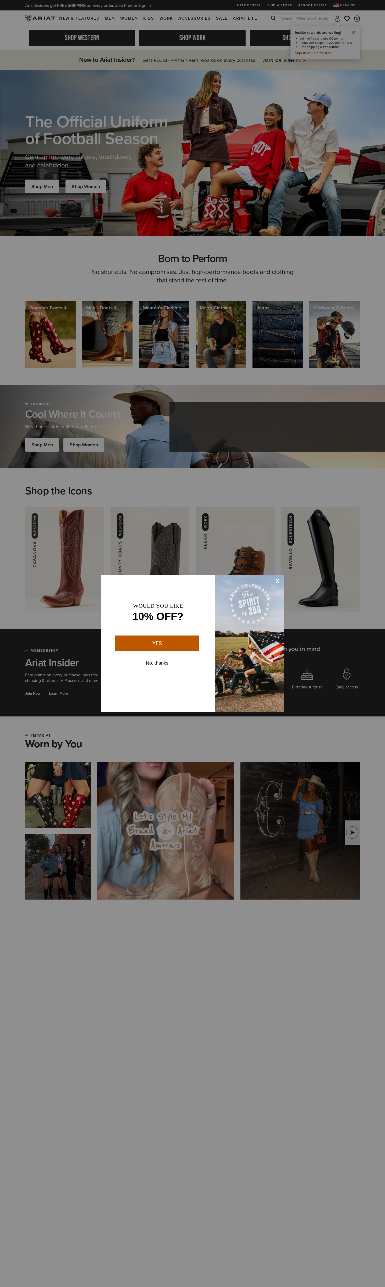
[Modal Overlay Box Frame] (192, 643)
